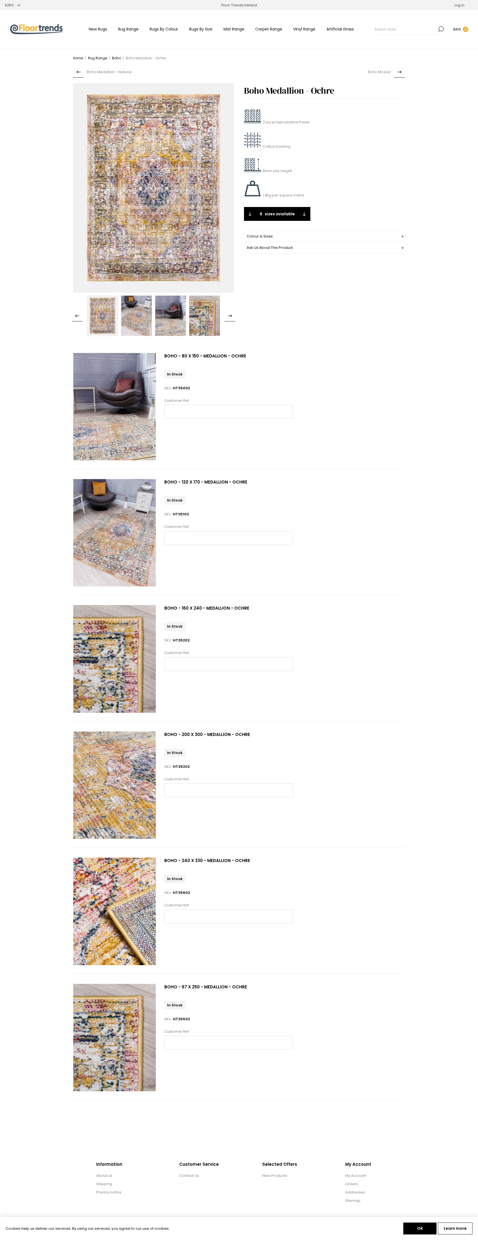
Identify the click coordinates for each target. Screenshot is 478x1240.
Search (441, 29)
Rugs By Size (200, 29)
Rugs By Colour (164, 29)
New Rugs (98, 29)
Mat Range (234, 29)
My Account (355, 1175)
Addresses (355, 1192)
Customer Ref (176, 400)
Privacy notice (108, 1192)
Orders (351, 1184)
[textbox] (405, 29)
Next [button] (229, 315)
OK (420, 1228)
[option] (102, 315)
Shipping (104, 1184)
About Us (104, 1175)
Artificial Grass (340, 29)
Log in (459, 5)
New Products (274, 1175)
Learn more (455, 1228)
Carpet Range (268, 29)
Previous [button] (77, 315)
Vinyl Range (304, 29)
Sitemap (352, 1200)
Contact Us (189, 1175)
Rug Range (128, 29)
